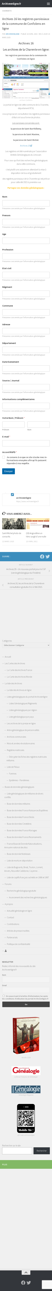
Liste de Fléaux (13, 767)
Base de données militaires (18, 803)
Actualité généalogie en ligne (19, 910)
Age (4, 234)
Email (4, 985)
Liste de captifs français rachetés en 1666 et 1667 (28, 877)
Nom (4, 196)
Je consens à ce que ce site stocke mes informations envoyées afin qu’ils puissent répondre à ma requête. (27, 460)
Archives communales (16, 736)
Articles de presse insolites (18, 930)
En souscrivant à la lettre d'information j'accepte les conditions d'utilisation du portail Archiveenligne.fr (25, 997)
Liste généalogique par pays (21, 716)
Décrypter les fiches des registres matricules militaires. (26, 758)
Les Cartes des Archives (15, 663)
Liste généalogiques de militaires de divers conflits (23, 795)
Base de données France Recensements (24, 837)
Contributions (13, 924)
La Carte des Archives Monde (19, 676)
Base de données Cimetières (19, 823)
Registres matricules (15, 750)
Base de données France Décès (20, 817)
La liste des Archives (13, 683)
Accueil (8, 656)
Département (9, 343)
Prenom (6, 215)
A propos (9, 904)
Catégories (7, 640)
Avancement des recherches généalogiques (28, 897)
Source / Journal (10, 380)
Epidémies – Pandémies (19, 780)
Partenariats (12, 937)
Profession (7, 249)
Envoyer (8, 471)
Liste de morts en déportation (19, 860)
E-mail (6, 436)
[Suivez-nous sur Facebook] (42, 556)
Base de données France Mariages (22, 830)
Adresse (6, 324)
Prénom (5, 429)
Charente (7, 10)
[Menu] (48, 3)
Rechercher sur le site (11, 1145)
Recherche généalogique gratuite (21, 890)
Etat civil (6, 268)
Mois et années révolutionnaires (21, 743)
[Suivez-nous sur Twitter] (47, 556)
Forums (8, 884)
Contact (10, 917)
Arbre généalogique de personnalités (23, 730)
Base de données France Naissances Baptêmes (27, 810)
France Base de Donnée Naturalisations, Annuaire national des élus (23, 845)
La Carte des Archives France (19, 670)
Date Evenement (10, 361)
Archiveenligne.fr (11, 3)
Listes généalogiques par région (23, 710)
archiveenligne (12, 34)
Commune (7, 305)
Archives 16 (25, 145)
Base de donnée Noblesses (18, 854)
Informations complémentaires (18, 399)
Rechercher (42, 1150)
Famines (12, 773)
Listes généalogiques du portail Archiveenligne (27, 696)
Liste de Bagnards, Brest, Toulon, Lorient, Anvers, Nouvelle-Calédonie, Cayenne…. (23, 869)
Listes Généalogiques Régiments (23, 703)
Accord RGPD (9, 452)
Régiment (7, 287)
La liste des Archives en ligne (19, 690)
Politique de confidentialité (18, 944)
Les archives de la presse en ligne (21, 723)
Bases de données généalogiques (19, 787)
